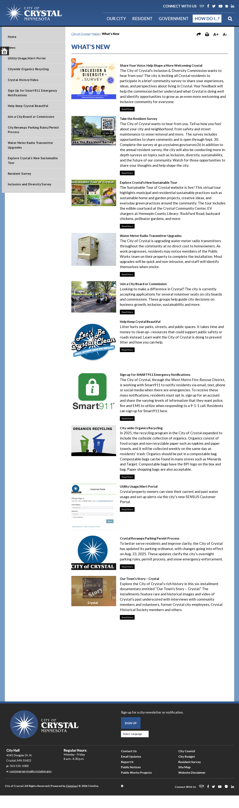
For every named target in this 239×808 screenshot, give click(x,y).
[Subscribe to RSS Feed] (73, 60)
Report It (127, 762)
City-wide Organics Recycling (141, 428)
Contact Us (129, 751)
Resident (142, 18)
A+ (216, 34)
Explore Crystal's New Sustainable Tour (33, 160)
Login (122, 786)
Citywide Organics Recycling (28, 69)
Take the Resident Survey (138, 119)
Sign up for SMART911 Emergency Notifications (155, 375)
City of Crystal (80, 33)
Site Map (184, 767)
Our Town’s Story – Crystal (139, 579)
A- (225, 34)
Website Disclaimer (192, 772)
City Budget (186, 756)
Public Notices (131, 767)
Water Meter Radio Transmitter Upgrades (30, 145)
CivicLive (71, 785)
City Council (186, 751)
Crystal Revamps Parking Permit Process (149, 538)
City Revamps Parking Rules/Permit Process (33, 129)
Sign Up (131, 723)
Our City (116, 18)
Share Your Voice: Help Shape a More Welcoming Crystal (161, 65)
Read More (126, 109)
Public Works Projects (136, 772)
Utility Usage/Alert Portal (27, 58)
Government (174, 18)
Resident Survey (19, 174)
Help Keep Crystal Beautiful (28, 106)
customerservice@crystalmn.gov (31, 771)
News (12, 48)
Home (12, 37)
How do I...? (207, 18)
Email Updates (131, 756)
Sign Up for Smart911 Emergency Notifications (32, 92)
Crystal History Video (23, 80)
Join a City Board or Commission (31, 117)
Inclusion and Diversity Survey (29, 184)
